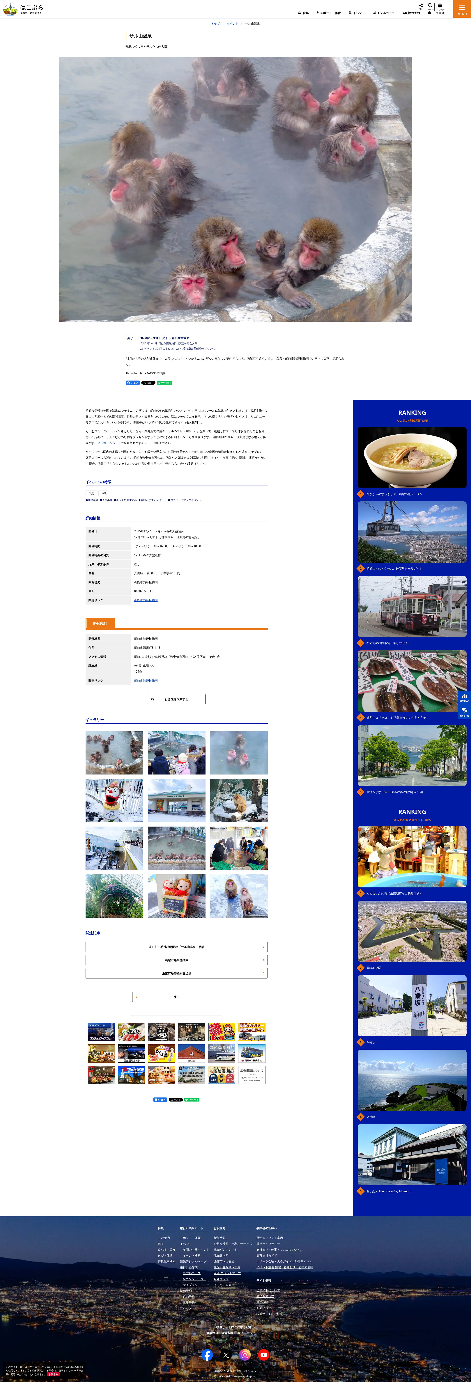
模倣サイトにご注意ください (235, 1327)
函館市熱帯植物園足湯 (176, 973)
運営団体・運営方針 (220, 1333)
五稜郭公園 (373, 968)
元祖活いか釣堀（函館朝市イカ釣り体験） (394, 893)
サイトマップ (246, 1333)
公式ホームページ (109, 443)
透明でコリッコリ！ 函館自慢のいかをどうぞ (396, 717)
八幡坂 (370, 1042)
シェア (134, 382)
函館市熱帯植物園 (146, 600)
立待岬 (370, 1117)
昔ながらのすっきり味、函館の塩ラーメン (394, 494)
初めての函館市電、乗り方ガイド (388, 643)
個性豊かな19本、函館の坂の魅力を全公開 (394, 792)
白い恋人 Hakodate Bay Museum (388, 1191)
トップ (215, 24)
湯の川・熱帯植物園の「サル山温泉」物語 (177, 947)
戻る (177, 997)
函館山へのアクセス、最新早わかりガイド (394, 568)
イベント (232, 24)
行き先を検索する (176, 699)
